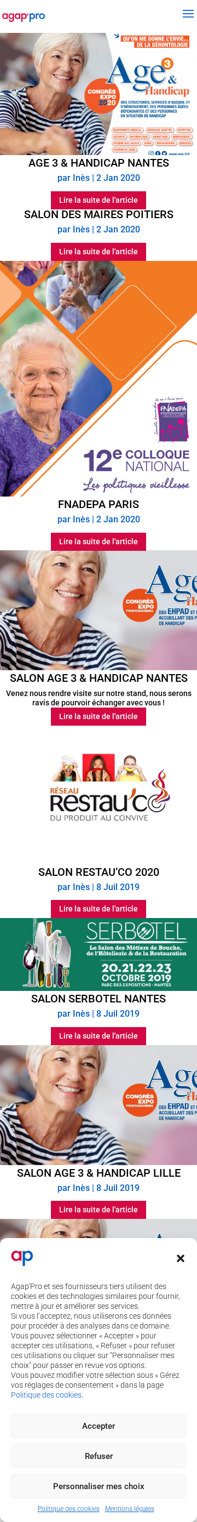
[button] (180, 1258)
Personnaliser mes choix (98, 1486)
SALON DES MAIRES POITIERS (98, 214)
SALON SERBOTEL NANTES (98, 998)
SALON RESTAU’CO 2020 (98, 872)
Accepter (98, 1426)
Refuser (99, 1456)
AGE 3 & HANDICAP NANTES (98, 162)
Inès (81, 178)
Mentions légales (129, 1509)
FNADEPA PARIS (98, 504)
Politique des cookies (46, 1394)
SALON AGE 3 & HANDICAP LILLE (99, 1172)
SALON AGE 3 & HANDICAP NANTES (99, 678)
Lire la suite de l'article (98, 200)
